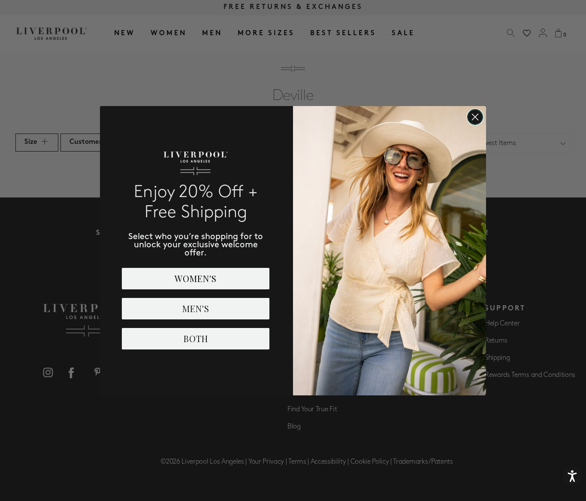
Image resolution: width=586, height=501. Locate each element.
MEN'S (195, 308)
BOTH (196, 338)
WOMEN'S (196, 278)
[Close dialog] (475, 116)
